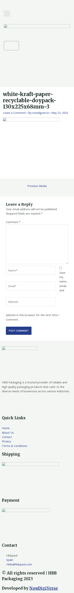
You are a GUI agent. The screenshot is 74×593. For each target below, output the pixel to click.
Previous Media (37, 186)
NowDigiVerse (43, 588)
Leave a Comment (14, 113)
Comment (13, 222)
